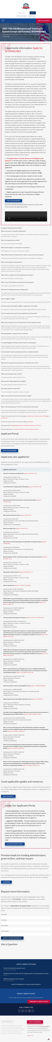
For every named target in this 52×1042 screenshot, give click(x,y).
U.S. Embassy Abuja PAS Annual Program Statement (25, 429)
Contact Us (30, 1035)
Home (3, 34)
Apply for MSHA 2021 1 (26, 515)
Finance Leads (31, 16)
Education (9, 34)
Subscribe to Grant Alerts (39, 1001)
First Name (4, 914)
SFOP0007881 (6, 36)
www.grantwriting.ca (44, 1026)
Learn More (6, 882)
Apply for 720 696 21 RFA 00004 (23, 585)
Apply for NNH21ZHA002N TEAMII (32, 714)
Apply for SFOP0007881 (13, 200)
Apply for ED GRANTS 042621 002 (15, 731)
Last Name (3, 920)
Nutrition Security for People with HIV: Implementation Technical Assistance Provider (26, 973)
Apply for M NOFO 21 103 (30, 473)
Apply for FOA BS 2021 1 (22, 528)
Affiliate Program (22, 16)
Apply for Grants (44, 20)
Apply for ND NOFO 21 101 (26, 572)
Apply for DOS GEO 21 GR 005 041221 (35, 617)
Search (32, 12)
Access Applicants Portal (15, 843)
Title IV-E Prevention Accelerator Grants (14, 968)
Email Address (4, 925)
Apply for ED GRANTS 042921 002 (30, 765)
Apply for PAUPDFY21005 (35, 486)
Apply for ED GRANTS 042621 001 (15, 748)
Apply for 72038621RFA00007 (38, 686)
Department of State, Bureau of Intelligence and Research (28, 34)
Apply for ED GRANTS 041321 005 (24, 672)
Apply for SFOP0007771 (37, 699)
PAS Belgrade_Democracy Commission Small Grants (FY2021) (25, 425)
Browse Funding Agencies (18, 984)
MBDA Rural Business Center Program (13, 979)
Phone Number (5, 931)
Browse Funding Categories (33, 984)
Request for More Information (12, 938)
